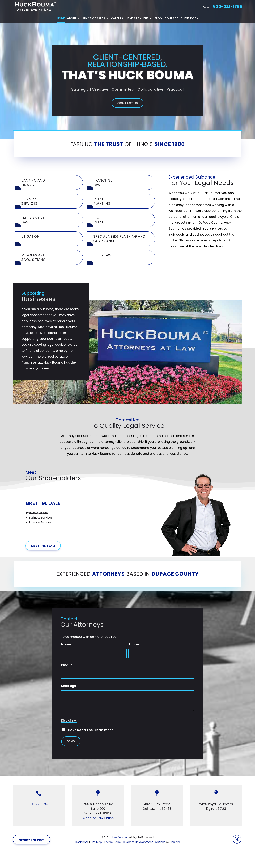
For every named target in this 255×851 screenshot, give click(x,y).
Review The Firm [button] (31, 839)
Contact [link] (171, 18)
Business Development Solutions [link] (144, 842)
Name (66, 644)
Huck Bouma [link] (119, 837)
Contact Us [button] (127, 103)
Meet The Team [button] (43, 545)
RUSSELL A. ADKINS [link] (48, 494)
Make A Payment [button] (137, 18)
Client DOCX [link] (189, 18)
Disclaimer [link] (81, 842)
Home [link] (61, 18)
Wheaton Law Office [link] (98, 818)
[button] (32, 515)
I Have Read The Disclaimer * (89, 730)
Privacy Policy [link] (112, 842)
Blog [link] (158, 18)
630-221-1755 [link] (227, 6)
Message (68, 686)
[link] (34, 6)
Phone (133, 644)
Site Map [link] (96, 842)
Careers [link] (117, 18)
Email (67, 665)
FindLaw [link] (175, 842)
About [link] (71, 18)
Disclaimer (69, 720)
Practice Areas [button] (93, 18)
